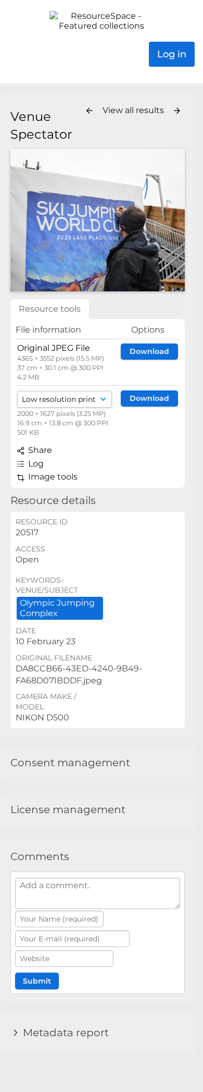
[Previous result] (89, 111)
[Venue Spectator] (97, 220)
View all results (134, 110)
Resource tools (50, 309)
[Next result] (177, 111)
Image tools (52, 477)
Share (39, 450)
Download (149, 351)
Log (35, 464)
